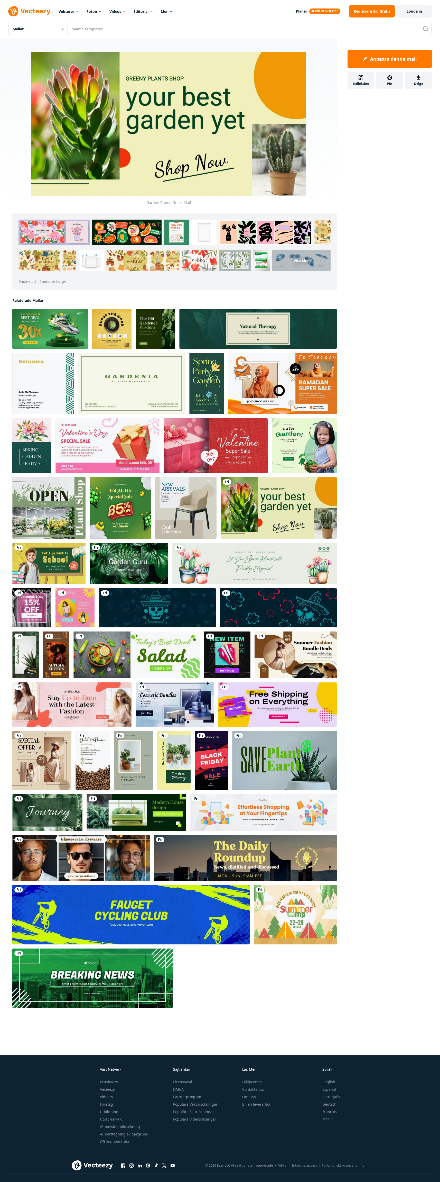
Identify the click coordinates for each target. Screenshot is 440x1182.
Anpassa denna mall (393, 59)
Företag (106, 1104)
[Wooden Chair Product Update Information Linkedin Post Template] (186, 508)
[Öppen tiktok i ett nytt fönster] (156, 1165)
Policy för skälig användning (343, 1165)
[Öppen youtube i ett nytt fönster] (173, 1165)
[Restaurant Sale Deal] (136, 654)
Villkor (283, 1165)
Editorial (141, 11)
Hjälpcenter (252, 1081)
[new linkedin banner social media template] (245, 858)
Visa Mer (301, 260)
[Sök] (426, 29)
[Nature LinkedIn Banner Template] (258, 329)
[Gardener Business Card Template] (131, 383)
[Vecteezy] (29, 11)
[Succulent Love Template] (25, 654)
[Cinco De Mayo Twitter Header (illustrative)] (157, 607)
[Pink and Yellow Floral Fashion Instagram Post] (75, 607)
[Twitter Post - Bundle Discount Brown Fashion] (296, 654)
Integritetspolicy (304, 1165)
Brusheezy (109, 1081)
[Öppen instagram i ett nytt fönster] (131, 1165)
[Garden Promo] (279, 508)
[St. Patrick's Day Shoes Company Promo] (50, 329)
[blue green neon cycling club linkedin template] (131, 914)
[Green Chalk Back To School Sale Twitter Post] (49, 563)
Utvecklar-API (111, 1119)
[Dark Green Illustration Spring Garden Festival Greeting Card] (31, 445)
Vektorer (66, 11)
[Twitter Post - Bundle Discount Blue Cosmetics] (175, 704)
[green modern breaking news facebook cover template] (92, 978)
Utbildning (109, 1111)
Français (329, 1111)
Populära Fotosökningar (193, 1111)
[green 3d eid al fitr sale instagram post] (120, 508)
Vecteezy (107, 1089)
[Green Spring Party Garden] (206, 383)
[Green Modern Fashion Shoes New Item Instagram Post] (227, 654)
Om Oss (249, 1096)
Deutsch (329, 1104)
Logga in (414, 11)
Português (331, 1096)
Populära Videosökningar (194, 1119)
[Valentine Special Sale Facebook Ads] (107, 445)
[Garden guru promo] (129, 563)
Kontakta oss (253, 1089)
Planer (301, 11)
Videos (115, 11)
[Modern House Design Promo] (136, 812)
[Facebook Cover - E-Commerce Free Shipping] (277, 704)
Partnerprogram (187, 1096)
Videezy (106, 1096)
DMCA (178, 1089)
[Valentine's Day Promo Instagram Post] (31, 607)
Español (329, 1089)
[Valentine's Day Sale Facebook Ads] (216, 445)
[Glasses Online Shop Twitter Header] (81, 858)
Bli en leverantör (256, 1104)
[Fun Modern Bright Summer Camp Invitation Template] (295, 914)
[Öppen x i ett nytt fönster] (164, 1165)
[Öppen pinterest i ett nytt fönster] (148, 1165)
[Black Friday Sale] (211, 760)
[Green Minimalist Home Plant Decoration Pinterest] (133, 760)
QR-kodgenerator (115, 1141)
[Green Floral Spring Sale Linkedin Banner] (254, 563)
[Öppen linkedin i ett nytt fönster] (140, 1165)
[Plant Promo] (284, 760)
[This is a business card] (93, 760)
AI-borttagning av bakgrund (124, 1134)
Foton (92, 11)
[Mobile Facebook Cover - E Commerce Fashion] (72, 704)
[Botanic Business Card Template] (43, 383)
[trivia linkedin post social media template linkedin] (112, 329)
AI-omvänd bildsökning (120, 1126)
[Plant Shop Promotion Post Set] (49, 508)
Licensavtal (182, 1081)
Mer (164, 11)
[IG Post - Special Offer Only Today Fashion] (41, 760)
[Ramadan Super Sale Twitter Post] (282, 383)
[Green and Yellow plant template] (174, 760)
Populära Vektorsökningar (195, 1104)
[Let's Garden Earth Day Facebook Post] (304, 445)
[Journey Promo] (47, 812)
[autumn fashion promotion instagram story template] (56, 654)
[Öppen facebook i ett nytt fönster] (123, 1165)
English (328, 1081)
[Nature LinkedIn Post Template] (155, 329)
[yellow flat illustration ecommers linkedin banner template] (263, 812)
